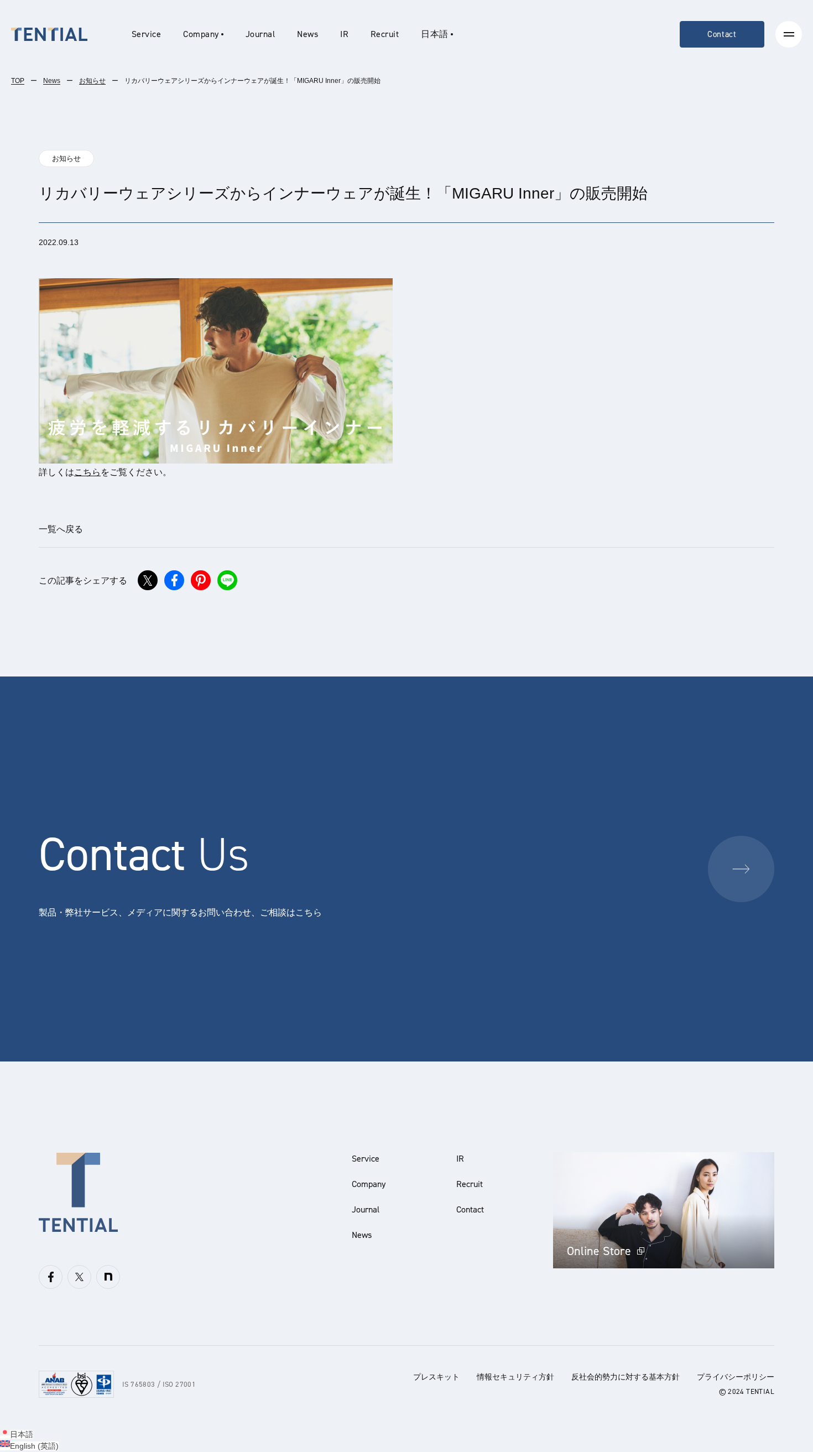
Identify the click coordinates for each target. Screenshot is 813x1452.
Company (368, 1184)
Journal (260, 34)
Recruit (385, 34)
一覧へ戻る (61, 529)
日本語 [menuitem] (21, 1434)
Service (146, 34)
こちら (87, 472)
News (307, 34)
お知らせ (92, 81)
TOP (17, 81)
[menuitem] (436, 34)
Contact (722, 34)
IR (344, 34)
